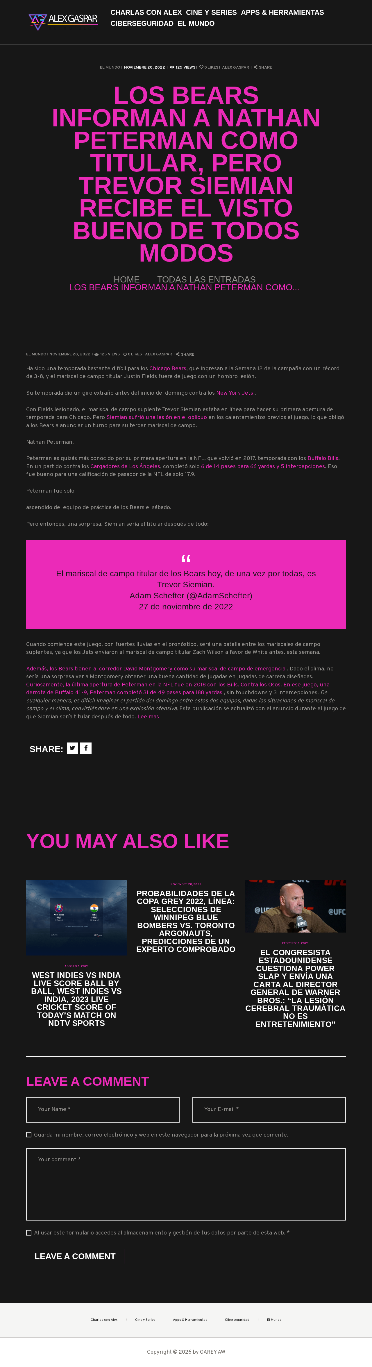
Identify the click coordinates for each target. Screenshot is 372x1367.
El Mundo (110, 67)
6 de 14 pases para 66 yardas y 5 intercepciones (263, 466)
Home (127, 279)
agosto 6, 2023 (77, 966)
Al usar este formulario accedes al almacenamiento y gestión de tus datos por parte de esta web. (162, 1233)
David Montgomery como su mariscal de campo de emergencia (205, 669)
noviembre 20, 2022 (186, 884)
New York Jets (235, 393)
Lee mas (148, 717)
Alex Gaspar (236, 67)
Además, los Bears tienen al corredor (74, 669)
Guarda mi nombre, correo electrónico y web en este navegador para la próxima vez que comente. (161, 1135)
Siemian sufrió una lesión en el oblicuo (157, 417)
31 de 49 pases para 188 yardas (183, 693)
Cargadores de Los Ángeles (125, 466)
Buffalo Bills (322, 458)
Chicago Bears (167, 369)
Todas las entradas (206, 279)
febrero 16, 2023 (295, 943)
